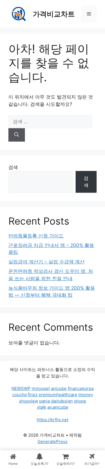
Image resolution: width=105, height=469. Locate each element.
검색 (13, 167)
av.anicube (57, 407)
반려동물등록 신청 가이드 (36, 236)
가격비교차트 (54, 14)
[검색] (16, 135)
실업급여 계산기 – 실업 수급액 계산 (46, 262)
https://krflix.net (52, 419)
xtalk (41, 407)
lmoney (85, 394)
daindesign (62, 401)
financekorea (81, 388)
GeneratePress (52, 441)
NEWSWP (21, 388)
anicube (59, 388)
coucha (19, 394)
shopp (80, 401)
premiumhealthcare (58, 394)
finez (33, 394)
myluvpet (41, 388)
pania (44, 401)
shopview (28, 401)
